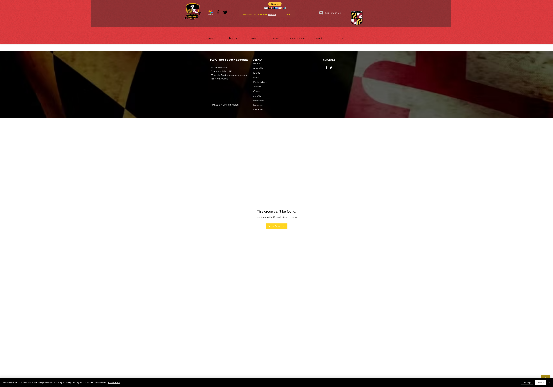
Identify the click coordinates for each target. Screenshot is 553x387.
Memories (258, 100)
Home (256, 63)
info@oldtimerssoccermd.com (232, 75)
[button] (232, 37)
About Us (258, 68)
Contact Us (259, 91)
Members (258, 105)
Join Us (257, 95)
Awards (257, 86)
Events (256, 72)
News (256, 77)
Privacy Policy (114, 382)
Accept (540, 382)
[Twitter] (225, 12)
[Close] (549, 382)
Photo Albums (260, 82)
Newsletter (258, 109)
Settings (527, 382)
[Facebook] (218, 12)
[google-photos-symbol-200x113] (211, 12)
